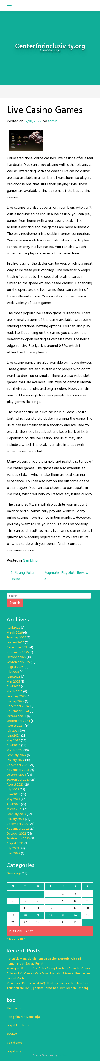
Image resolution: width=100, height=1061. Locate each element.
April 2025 (13, 686)
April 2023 (13, 804)
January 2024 (15, 760)
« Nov (11, 938)
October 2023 (16, 775)
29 (50, 922)
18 (87, 908)
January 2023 (15, 819)
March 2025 (15, 691)
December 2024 (18, 706)
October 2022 (16, 833)
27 (25, 922)
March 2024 (15, 750)
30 (63, 922)
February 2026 (16, 637)
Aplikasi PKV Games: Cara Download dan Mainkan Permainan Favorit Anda (48, 976)
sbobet (12, 1034)
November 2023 (18, 770)
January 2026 (15, 642)
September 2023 (18, 780)
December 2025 (18, 647)
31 (75, 922)
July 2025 (13, 672)
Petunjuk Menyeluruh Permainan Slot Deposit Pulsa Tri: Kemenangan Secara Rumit (44, 961)
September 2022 (18, 838)
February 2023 (16, 814)
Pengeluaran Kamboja (23, 1017)
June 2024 (13, 735)
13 (25, 908)
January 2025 (15, 701)
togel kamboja (18, 1025)
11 (87, 901)
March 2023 (15, 809)
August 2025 (15, 667)
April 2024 (13, 745)
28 (37, 922)
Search (15, 603)
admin (52, 121)
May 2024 (13, 740)
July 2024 (13, 730)
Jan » (22, 938)
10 (75, 901)
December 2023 (18, 765)
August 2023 (15, 784)
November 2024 (18, 711)
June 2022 (13, 853)
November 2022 (18, 829)
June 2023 (13, 794)
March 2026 (15, 632)
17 (75, 908)
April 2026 (13, 628)
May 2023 (13, 799)
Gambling (30, 561)
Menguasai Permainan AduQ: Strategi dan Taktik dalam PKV (48, 983)
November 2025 (18, 652)
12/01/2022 (33, 121)
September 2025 (18, 662)
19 (13, 915)
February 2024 (16, 755)
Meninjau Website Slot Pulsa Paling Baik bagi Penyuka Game (48, 968)
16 (63, 908)
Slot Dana (14, 1008)
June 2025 (13, 677)
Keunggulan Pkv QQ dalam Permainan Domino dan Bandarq (47, 988)
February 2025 (16, 696)
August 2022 (15, 843)
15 (51, 908)
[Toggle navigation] (9, 5)
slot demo (14, 1043)
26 (12, 922)
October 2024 (16, 716)
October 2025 (16, 657)
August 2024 (15, 726)
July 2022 (13, 848)
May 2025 (13, 681)
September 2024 (18, 721)
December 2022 (18, 824)
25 (87, 915)
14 (38, 908)
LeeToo (62, 1055)
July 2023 (13, 789)
